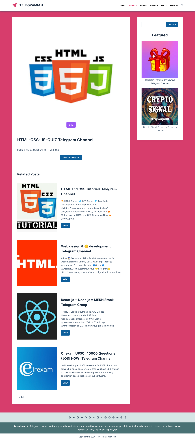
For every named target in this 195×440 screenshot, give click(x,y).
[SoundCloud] (94, 417)
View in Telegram (71, 157)
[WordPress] (106, 417)
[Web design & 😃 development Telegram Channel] (37, 263)
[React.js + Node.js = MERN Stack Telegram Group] (37, 316)
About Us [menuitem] (174, 5)
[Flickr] (82, 417)
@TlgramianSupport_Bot (104, 429)
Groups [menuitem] (143, 5)
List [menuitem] (163, 5)
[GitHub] (86, 417)
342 (71, 125)
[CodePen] (109, 417)
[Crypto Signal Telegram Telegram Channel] (160, 106)
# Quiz (22, 397)
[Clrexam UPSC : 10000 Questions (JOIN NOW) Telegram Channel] (37, 368)
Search (172, 24)
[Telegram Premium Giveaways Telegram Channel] (160, 59)
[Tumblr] (98, 417)
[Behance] (70, 417)
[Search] (182, 5)
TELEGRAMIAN (31, 5)
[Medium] (74, 417)
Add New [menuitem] (154, 5)
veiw (66, 226)
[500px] (125, 417)
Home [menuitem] (122, 5)
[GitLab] (117, 417)
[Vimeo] (102, 417)
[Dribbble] (113, 417)
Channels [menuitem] (132, 5)
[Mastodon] (121, 417)
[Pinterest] (90, 417)
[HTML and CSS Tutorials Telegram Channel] (37, 207)
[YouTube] (78, 417)
